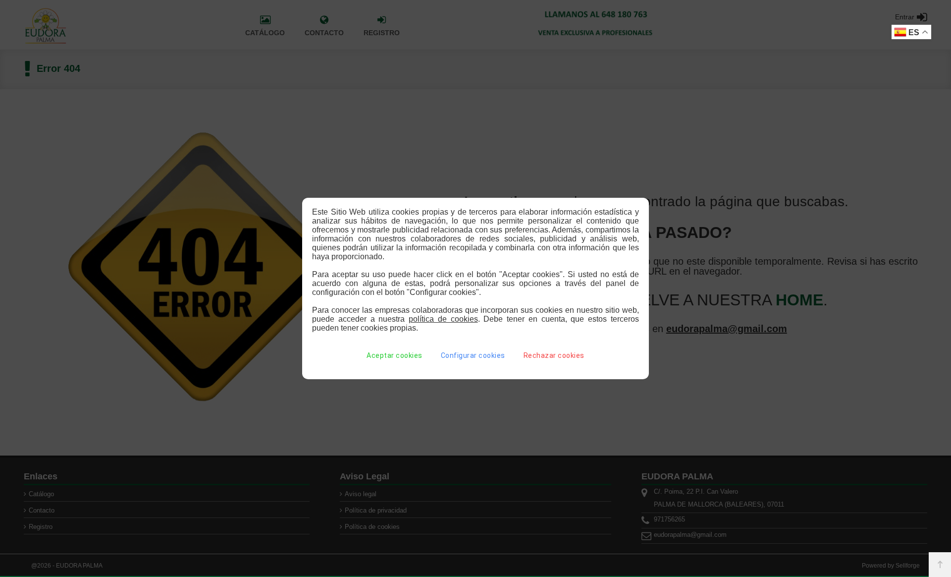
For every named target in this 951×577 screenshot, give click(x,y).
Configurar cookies (473, 355)
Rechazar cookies (554, 355)
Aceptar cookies (395, 355)
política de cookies (443, 319)
